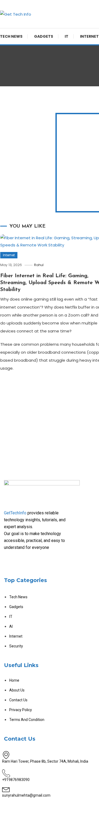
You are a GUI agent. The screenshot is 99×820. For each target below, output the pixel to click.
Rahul (39, 264)
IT (66, 36)
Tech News (11, 36)
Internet (9, 255)
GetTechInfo (15, 512)
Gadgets (43, 36)
